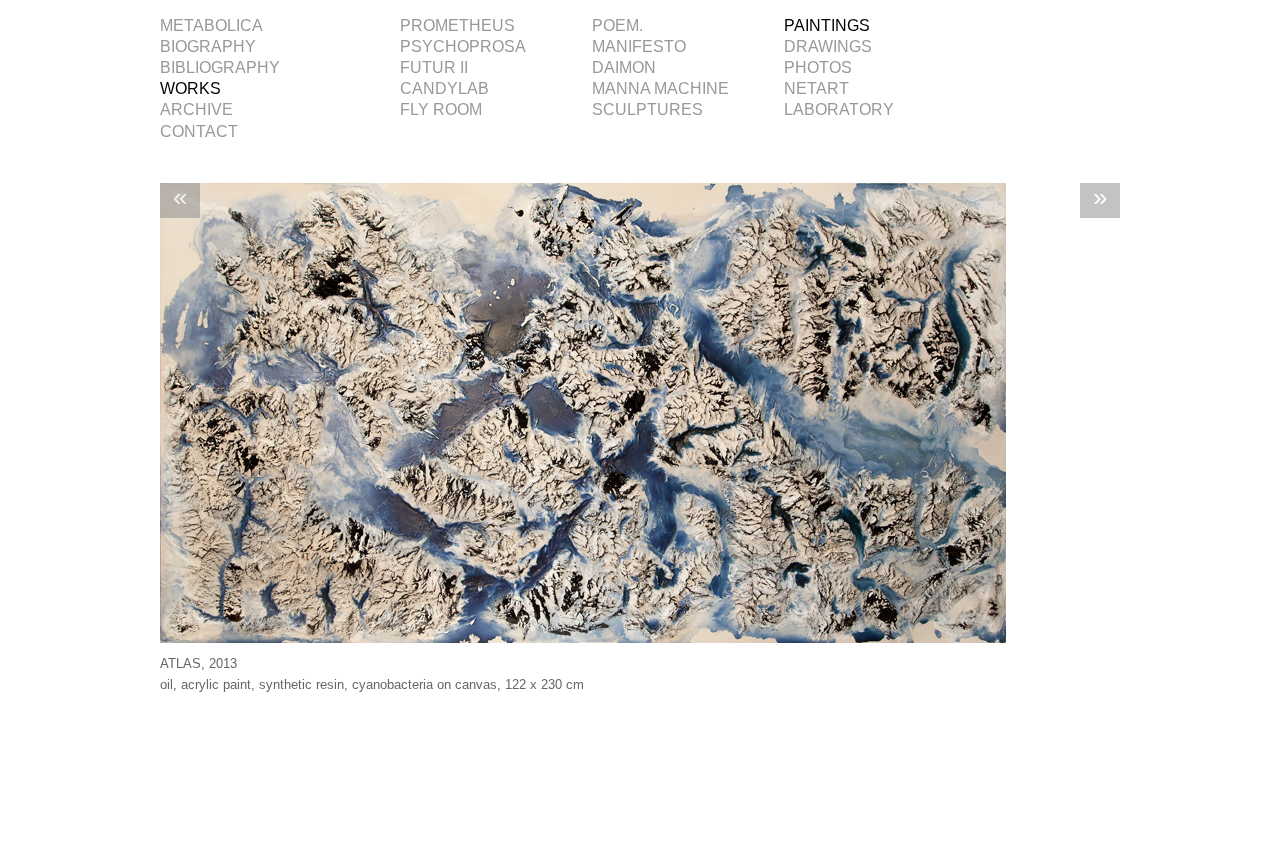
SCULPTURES (647, 109)
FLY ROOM (441, 109)
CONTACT (199, 131)
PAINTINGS (827, 25)
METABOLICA (211, 25)
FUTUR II (434, 67)
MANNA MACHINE (660, 88)
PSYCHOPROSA (463, 46)
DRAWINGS (828, 46)
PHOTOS (818, 67)
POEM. (617, 25)
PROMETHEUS (457, 25)
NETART (816, 88)
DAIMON (624, 67)
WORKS (190, 88)
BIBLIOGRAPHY (220, 67)
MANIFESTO (639, 46)
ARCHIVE (196, 109)
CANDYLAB (444, 88)
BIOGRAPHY (208, 46)
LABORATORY (839, 109)
